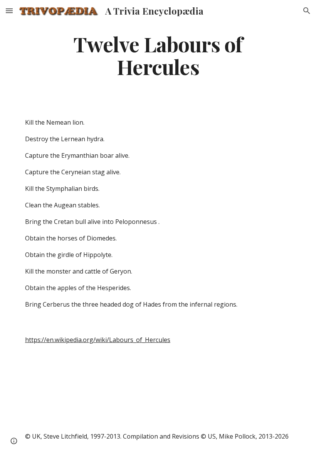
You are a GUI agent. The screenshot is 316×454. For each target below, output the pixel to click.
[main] (158, 55)
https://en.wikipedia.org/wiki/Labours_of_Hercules (97, 339)
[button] (9, 10)
